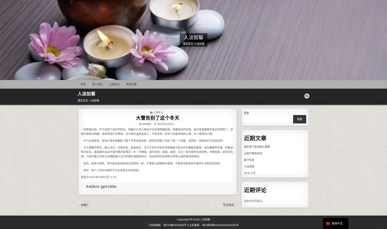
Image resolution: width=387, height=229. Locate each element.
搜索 (246, 112)
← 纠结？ (83, 204)
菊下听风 (249, 159)
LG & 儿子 (250, 173)
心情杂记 (114, 84)
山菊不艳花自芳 (253, 153)
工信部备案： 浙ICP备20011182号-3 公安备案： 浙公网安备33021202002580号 (193, 225)
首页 (83, 84)
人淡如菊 (193, 37)
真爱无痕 (131, 84)
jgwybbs (146, 124)
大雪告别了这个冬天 (157, 118)
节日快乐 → (230, 204)
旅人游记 (97, 84)
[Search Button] (306, 96)
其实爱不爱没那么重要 (257, 146)
